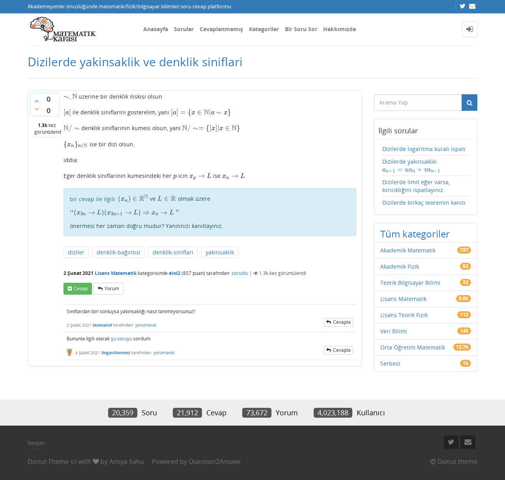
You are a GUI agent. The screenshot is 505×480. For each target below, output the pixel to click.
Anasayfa (155, 29)
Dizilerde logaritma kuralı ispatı (424, 149)
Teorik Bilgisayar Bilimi (410, 282)
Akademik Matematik (408, 250)
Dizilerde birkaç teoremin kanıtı (424, 202)
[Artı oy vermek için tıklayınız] (36, 100)
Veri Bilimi (393, 331)
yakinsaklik (220, 252)
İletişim (36, 442)
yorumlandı (146, 325)
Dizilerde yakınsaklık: (411, 166)
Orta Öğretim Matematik (412, 347)
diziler (76, 252)
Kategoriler (264, 29)
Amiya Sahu (126, 461)
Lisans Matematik (116, 273)
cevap (81, 288)
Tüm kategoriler (415, 233)
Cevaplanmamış (221, 29)
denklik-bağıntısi (118, 252)
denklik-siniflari (173, 252)
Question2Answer (215, 461)
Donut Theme (48, 461)
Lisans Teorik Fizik (404, 315)
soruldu (240, 273)
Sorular (184, 29)
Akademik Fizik (399, 266)
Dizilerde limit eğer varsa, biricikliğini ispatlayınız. (416, 186)
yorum (112, 288)
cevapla (342, 322)
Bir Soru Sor (301, 29)
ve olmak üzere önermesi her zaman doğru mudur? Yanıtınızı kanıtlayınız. (146, 212)
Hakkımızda (339, 29)
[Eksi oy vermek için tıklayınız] (36, 108)
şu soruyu (121, 338)
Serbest (390, 363)
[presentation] (66, 96)
